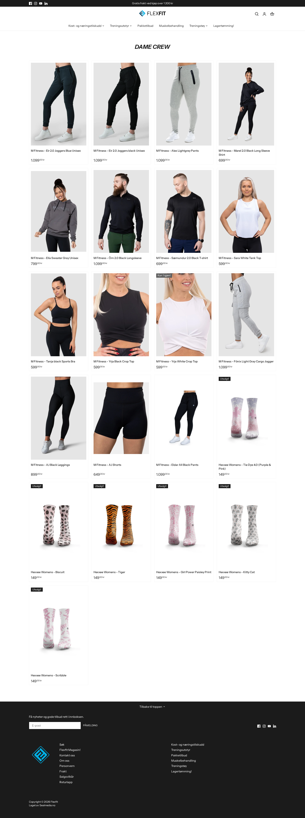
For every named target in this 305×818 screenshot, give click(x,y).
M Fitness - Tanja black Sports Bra (53, 361)
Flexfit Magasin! (69, 750)
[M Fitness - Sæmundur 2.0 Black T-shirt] (184, 211)
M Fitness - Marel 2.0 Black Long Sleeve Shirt (244, 152)
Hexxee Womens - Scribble (48, 675)
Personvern (67, 766)
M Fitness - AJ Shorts (107, 465)
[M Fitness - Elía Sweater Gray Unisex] (58, 211)
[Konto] (264, 14)
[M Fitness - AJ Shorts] (121, 418)
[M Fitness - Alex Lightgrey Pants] (184, 104)
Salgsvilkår (66, 776)
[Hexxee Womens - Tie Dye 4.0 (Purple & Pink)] (246, 418)
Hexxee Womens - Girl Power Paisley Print (183, 572)
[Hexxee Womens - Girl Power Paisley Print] (184, 525)
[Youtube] (40, 3)
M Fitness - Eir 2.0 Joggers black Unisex (119, 150)
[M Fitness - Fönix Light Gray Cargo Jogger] (246, 314)
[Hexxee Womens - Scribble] (58, 628)
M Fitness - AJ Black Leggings (50, 465)
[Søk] (257, 14)
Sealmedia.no (47, 805)
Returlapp (66, 782)
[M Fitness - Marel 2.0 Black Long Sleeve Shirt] (246, 104)
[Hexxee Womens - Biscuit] (58, 525)
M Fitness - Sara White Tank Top (240, 258)
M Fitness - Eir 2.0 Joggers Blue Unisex (56, 150)
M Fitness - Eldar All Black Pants (177, 465)
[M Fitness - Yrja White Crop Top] (184, 314)
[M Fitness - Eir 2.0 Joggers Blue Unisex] (58, 104)
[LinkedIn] (45, 3)
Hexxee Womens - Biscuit (47, 572)
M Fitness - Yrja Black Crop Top (114, 361)
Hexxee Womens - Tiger (109, 572)
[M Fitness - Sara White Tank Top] (246, 211)
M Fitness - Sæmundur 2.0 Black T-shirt (182, 258)
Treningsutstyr (180, 750)
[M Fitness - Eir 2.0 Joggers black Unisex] (121, 104)
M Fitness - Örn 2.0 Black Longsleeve (118, 258)
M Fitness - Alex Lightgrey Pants (177, 150)
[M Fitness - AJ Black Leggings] (58, 418)
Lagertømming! (181, 771)
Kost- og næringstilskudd (187, 744)
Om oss (64, 760)
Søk (61, 744)
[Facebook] (30, 3)
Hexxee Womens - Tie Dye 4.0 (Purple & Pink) (245, 466)
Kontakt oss (67, 755)
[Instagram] (35, 3)
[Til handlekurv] (272, 14)
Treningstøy (179, 766)
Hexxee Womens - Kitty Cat (237, 572)
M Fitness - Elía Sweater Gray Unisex (54, 258)
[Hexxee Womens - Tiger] (121, 525)
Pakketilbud (179, 755)
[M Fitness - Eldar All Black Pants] (184, 418)
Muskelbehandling (183, 760)
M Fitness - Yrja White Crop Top (177, 361)
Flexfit (54, 801)
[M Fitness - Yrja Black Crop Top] (121, 314)
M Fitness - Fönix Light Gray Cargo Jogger (246, 361)
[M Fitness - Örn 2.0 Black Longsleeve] (121, 211)
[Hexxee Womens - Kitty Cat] (246, 525)
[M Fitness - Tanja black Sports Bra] (58, 314)
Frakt (63, 771)
